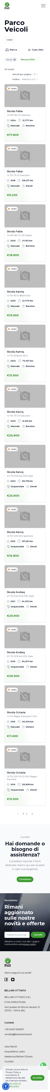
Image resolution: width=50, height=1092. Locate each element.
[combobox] (36, 74)
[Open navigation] (43, 5)
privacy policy (29, 944)
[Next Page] (32, 814)
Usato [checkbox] (9, 39)
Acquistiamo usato (14, 1051)
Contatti (8, 1061)
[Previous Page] (17, 814)
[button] (6, 1086)
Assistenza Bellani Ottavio (18, 1056)
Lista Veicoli (10, 1046)
